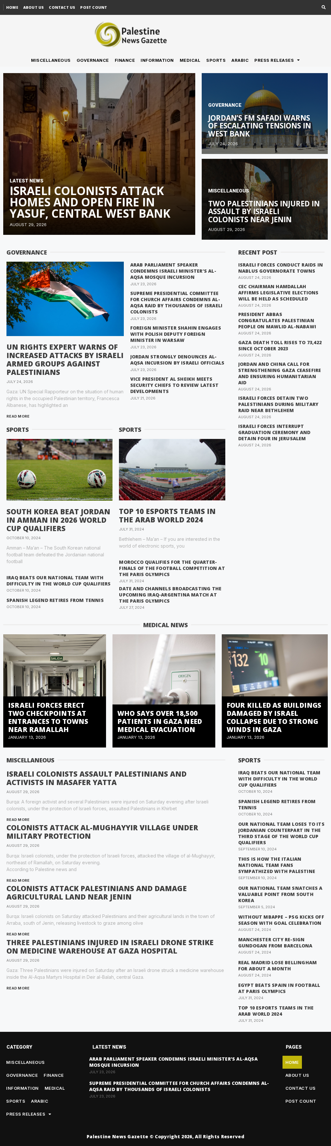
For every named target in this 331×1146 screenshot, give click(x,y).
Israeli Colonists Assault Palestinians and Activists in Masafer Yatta (96, 778)
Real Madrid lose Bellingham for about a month (277, 965)
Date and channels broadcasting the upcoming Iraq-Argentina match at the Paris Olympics (170, 594)
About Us (33, 7)
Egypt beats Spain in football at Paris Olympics (279, 988)
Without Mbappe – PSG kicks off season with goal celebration (281, 920)
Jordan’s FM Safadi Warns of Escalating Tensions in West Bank (259, 126)
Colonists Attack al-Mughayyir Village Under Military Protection (102, 832)
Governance (93, 60)
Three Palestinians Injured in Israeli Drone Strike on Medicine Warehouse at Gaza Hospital (110, 946)
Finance (125, 60)
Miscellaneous (51, 60)
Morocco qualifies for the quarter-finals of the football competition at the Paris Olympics (172, 568)
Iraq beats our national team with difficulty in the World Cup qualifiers (58, 580)
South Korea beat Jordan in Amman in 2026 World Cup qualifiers (58, 520)
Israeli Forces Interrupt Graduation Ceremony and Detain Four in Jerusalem (274, 432)
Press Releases (274, 60)
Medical (190, 60)
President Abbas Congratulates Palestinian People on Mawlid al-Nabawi (277, 320)
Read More (18, 416)
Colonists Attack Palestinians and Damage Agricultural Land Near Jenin (96, 892)
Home (12, 7)
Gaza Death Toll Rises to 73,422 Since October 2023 (280, 345)
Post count (93, 7)
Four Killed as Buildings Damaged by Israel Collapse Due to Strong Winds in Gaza (274, 717)
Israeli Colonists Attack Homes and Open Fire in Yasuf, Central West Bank (90, 202)
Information (157, 60)
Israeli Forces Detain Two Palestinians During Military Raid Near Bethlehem (278, 404)
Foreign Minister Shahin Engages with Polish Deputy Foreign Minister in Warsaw (175, 334)
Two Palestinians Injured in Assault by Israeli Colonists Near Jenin (264, 211)
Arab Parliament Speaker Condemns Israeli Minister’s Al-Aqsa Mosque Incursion (173, 271)
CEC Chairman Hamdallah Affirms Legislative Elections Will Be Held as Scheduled (278, 292)
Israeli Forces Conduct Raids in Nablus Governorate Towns (280, 268)
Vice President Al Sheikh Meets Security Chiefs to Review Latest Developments (174, 385)
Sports (216, 60)
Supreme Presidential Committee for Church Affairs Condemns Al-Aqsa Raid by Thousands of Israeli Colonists (176, 302)
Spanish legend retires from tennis (55, 600)
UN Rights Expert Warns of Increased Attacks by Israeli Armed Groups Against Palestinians (64, 359)
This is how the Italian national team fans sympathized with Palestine (276, 865)
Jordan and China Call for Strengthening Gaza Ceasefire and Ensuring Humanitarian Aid (279, 373)
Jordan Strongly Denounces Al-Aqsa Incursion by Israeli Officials (177, 360)
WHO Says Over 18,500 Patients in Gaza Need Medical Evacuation (159, 721)
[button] (324, 8)
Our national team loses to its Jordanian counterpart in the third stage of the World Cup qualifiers (281, 833)
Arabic (240, 60)
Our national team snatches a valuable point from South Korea (280, 894)
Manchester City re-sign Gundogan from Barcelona (275, 942)
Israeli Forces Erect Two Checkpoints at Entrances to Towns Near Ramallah (48, 717)
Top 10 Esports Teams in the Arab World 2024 (167, 515)
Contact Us (62, 7)
